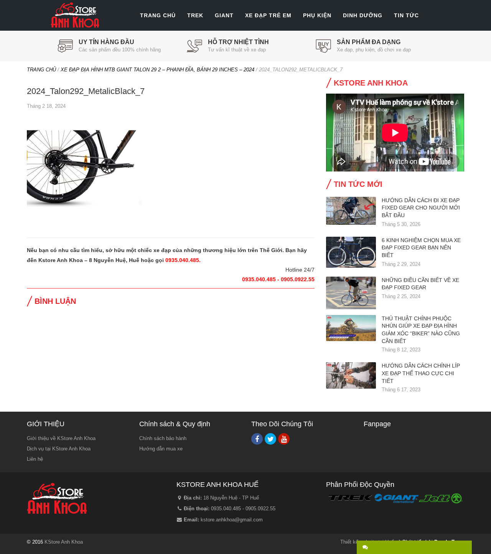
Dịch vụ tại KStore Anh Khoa (59, 449)
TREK (195, 15)
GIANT (224, 15)
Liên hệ (35, 459)
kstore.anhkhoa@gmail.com (232, 520)
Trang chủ (41, 70)
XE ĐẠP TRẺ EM (268, 15)
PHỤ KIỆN (317, 15)
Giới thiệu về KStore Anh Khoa (61, 438)
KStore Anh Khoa (75, 15)
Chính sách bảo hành (162, 438)
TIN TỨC (406, 15)
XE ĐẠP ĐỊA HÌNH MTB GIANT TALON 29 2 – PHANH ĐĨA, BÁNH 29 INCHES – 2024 (157, 70)
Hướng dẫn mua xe (161, 449)
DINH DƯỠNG (362, 15)
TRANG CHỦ (158, 15)
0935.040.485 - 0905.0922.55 (243, 508)
